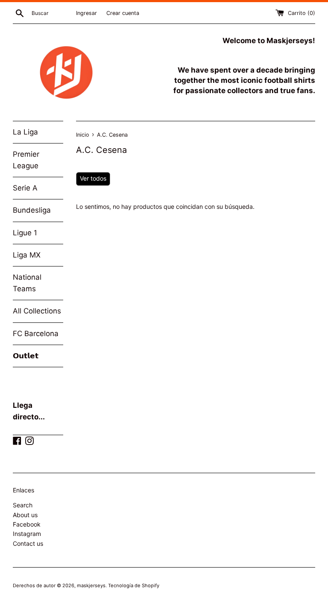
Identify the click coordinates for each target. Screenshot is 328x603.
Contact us (28, 543)
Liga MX (27, 255)
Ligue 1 (25, 232)
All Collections (37, 311)
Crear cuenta (122, 13)
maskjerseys (91, 585)
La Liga (25, 132)
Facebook (27, 524)
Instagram (27, 533)
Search (22, 505)
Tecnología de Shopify (133, 585)
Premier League (26, 160)
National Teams (27, 283)
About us (25, 514)
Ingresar (86, 13)
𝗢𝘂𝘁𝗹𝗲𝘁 (25, 355)
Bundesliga (32, 210)
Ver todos (93, 178)
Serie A (25, 188)
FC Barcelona (36, 333)
